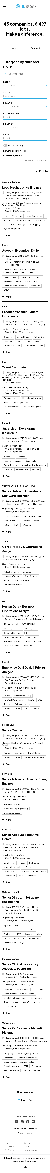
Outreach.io (8, 1023)
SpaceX (6, 423)
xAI (3, 601)
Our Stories (9, 1150)
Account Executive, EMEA (20, 250)
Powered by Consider (36, 160)
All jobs (24, 150)
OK (25, 1166)
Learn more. (31, 1161)
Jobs (14, 48)
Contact (27, 1147)
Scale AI (6, 662)
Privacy (21, 1133)
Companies (36, 48)
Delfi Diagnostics (10, 959)
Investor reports (30, 1150)
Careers (26, 1143)
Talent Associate (14, 367)
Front (5, 245)
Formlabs (7, 773)
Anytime (15, 155)
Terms (29, 1133)
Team (6, 1143)
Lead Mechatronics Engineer (22, 187)
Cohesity (7, 829)
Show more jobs (25, 1092)
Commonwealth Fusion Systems (18, 485)
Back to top (27, 1099)
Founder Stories (11, 1154)
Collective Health (11, 892)
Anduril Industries (11, 182)
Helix (4, 306)
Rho (4, 362)
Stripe (5, 541)
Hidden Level (8, 724)
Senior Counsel (12, 730)
